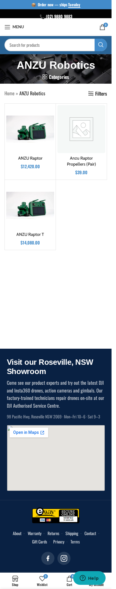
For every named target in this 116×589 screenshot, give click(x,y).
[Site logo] (56, 26)
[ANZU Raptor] (30, 129)
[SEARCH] (101, 45)
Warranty (34, 533)
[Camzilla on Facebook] (47, 558)
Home (9, 93)
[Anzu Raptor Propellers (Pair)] (81, 129)
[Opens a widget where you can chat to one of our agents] (89, 578)
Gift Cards (39, 541)
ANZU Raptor (30, 158)
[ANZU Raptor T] (30, 205)
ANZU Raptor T (30, 234)
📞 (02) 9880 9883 (56, 16)
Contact (90, 533)
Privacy (58, 541)
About (17, 533)
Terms (75, 541)
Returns (53, 533)
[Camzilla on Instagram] (63, 558)
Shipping (71, 533)
